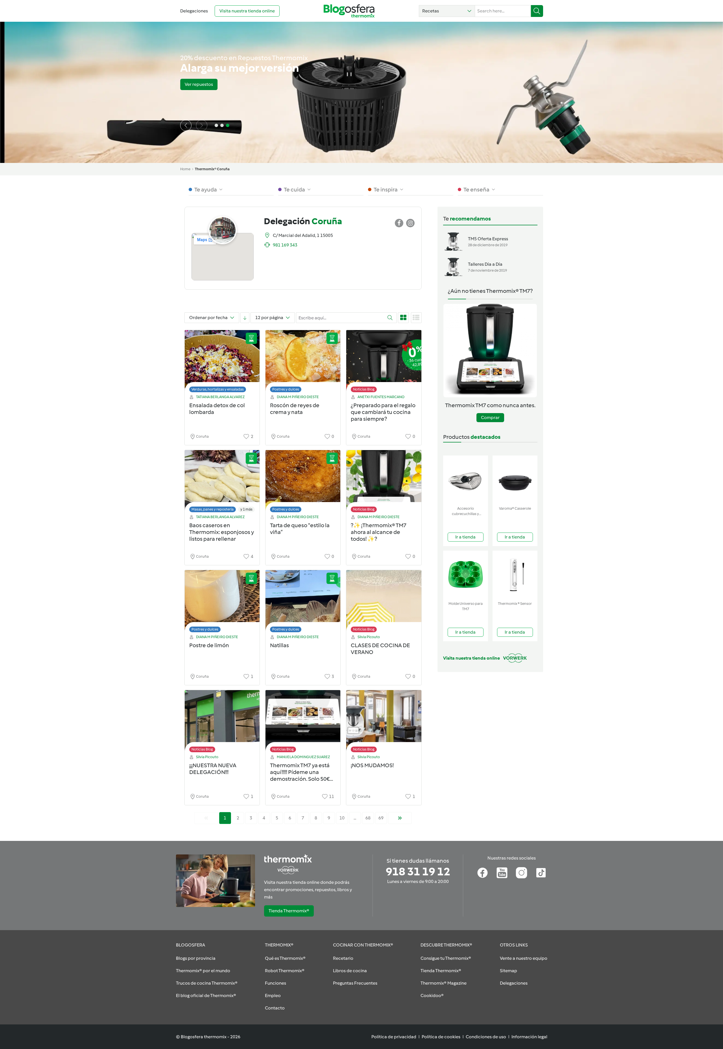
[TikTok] (541, 872)
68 (368, 818)
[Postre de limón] (222, 602)
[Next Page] (400, 818)
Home (185, 169)
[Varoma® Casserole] (515, 479)
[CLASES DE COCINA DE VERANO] (383, 602)
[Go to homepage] (349, 11)
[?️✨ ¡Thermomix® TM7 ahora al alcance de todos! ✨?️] (383, 482)
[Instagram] (521, 872)
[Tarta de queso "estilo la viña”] (302, 482)
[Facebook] (482, 872)
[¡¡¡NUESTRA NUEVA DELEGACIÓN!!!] (222, 722)
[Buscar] (537, 11)
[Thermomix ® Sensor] (515, 574)
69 (381, 818)
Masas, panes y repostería (212, 509)
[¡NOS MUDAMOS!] (383, 722)
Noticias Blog (363, 389)
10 (342, 818)
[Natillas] (302, 602)
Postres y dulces (285, 389)
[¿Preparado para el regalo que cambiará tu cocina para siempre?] (383, 362)
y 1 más (246, 509)
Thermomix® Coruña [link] (212, 169)
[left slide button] (185, 125)
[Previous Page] (206, 818)
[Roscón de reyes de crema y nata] (302, 362)
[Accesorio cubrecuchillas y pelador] (466, 479)
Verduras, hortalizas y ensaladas (217, 389)
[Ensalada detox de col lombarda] (222, 362)
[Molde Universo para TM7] (466, 574)
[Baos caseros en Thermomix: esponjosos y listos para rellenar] (222, 482)
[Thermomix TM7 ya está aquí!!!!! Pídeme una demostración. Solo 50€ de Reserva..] (302, 722)
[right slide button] (201, 125)
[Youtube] (502, 872)
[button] (447, 11)
